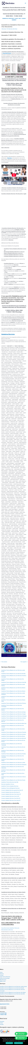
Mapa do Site (3, 981)
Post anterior (4, 661)
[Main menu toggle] (25, 3)
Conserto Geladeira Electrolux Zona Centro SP (11, 794)
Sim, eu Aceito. (9, 1043)
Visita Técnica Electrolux (5, 976)
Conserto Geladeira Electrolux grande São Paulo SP (12, 790)
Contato (1, 975)
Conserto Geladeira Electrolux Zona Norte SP (10, 798)
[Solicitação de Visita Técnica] (14, 649)
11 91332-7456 (3, 1013)
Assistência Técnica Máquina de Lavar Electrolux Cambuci (13, 718)
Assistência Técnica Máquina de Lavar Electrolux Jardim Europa (13, 986)
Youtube (1, 1024)
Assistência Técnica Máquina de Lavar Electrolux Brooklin (13, 673)
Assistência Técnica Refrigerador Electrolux (10, 788)
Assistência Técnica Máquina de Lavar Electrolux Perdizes (13, 753)
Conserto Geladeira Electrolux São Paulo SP (10, 792)
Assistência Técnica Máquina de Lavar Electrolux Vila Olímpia (13, 992)
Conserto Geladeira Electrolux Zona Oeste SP (10, 800)
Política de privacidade (5, 978)
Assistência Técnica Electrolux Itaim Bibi (9, 782)
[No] (26, 1041)
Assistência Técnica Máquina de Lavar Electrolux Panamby (13, 732)
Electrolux (4, 28)
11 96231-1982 (3, 1014)
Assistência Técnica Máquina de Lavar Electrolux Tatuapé (13, 714)
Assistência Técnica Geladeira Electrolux (9, 786)
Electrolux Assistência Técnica (7, 784)
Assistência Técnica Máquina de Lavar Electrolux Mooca (13, 736)
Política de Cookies (19, 1043)
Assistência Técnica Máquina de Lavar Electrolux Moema (13, 691)
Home (1, 972)
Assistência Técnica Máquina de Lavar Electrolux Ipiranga (13, 712)
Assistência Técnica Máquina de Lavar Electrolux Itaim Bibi (13, 682)
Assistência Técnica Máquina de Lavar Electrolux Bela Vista (13, 723)
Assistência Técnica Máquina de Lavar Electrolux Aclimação (14, 716)
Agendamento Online (4, 1004)
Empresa (2, 973)
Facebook (2, 1021)
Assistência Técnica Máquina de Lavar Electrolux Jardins (13, 762)
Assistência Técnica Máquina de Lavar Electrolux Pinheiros (13, 703)
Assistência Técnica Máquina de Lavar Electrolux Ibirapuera (13, 764)
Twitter (1, 1022)
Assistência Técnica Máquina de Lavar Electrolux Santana (13, 734)
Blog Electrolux (3, 979)
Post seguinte (24, 661)
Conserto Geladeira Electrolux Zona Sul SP (10, 796)
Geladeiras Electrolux (8, 334)
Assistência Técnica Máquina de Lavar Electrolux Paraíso (13, 780)
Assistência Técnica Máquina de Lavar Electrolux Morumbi (13, 738)
